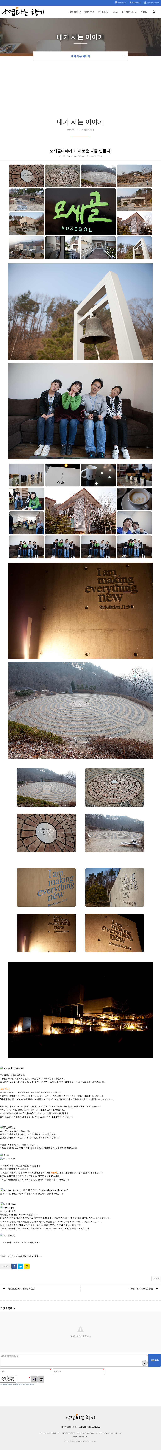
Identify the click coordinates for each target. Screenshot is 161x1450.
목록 (157, 1278)
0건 (70, 156)
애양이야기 (103, 12)
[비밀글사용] (145, 1363)
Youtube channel (152, 3)
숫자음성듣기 (34, 1379)
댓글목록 (7, 1308)
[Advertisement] (80, 94)
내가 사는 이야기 (129, 12)
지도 (115, 12)
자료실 (144, 12)
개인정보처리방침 (68, 1427)
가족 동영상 (74, 12)
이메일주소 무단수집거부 (89, 1427)
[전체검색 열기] (154, 12)
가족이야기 (89, 12)
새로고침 (41, 1379)
